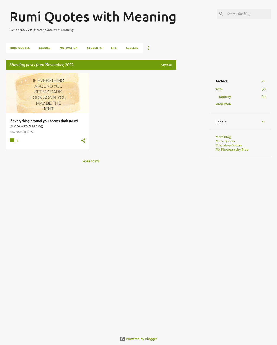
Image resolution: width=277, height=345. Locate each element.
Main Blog (223, 137)
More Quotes (20, 48)
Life (114, 48)
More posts (91, 161)
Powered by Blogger (141, 339)
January (225, 97)
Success (132, 48)
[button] (83, 141)
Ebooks (44, 48)
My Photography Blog (232, 149)
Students (94, 48)
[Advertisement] (193, 138)
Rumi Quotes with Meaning (93, 16)
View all (167, 65)
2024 (219, 89)
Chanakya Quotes (229, 145)
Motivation (68, 48)
